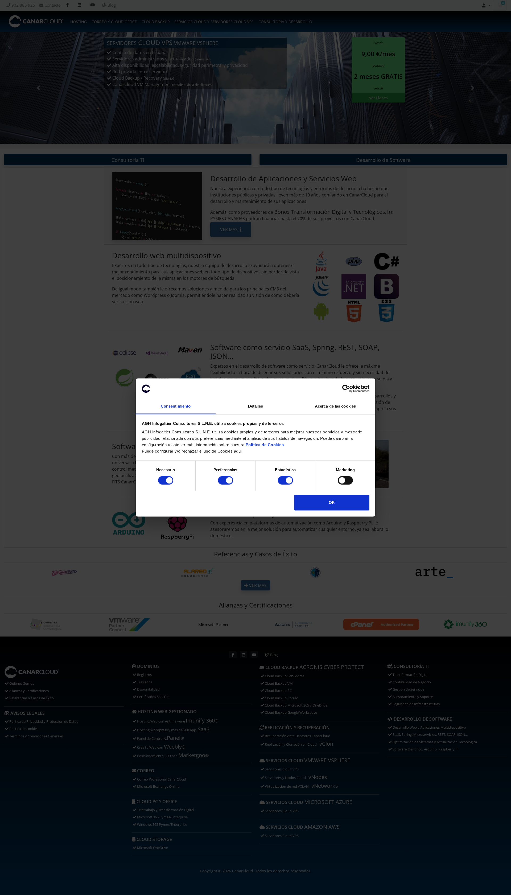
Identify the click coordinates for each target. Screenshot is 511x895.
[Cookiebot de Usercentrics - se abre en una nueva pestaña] (346, 389)
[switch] (225, 480)
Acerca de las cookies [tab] (335, 406)
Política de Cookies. (265, 444)
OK (332, 502)
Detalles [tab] (255, 406)
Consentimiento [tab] (176, 406)
